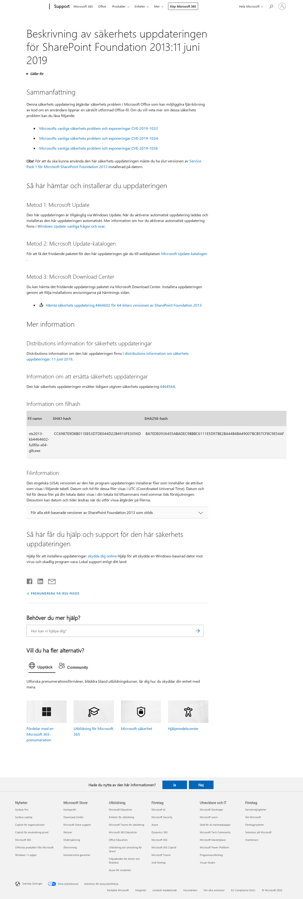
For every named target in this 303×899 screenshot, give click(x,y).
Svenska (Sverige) (32, 883)
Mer (157, 6)
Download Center (73, 817)
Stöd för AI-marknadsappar (215, 824)
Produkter (119, 6)
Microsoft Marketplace (213, 840)
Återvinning (70, 847)
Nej (201, 784)
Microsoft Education (120, 809)
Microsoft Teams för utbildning (126, 824)
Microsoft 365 (83, 6)
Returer (67, 832)
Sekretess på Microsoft (258, 832)
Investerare (251, 840)
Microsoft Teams (161, 855)
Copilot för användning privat (32, 832)
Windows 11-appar (26, 855)
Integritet (140, 890)
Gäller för (36, 73)
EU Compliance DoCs (243, 890)
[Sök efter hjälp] (271, 6)
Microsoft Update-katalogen (184, 253)
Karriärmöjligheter (255, 809)
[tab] (41, 666)
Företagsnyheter (254, 824)
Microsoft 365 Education (123, 832)
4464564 (167, 386)
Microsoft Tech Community (215, 832)
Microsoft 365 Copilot (164, 847)
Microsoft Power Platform (214, 847)
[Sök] (198, 631)
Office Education (118, 840)
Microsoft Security (162, 817)
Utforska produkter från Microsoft (34, 847)
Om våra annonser (214, 890)
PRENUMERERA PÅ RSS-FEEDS (55, 593)
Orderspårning (71, 840)
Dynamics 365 (160, 832)
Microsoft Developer (211, 809)
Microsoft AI (158, 809)
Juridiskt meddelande (164, 890)
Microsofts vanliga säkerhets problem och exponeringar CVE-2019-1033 (98, 128)
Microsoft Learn (209, 817)
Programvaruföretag (211, 855)
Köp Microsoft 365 (183, 6)
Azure (155, 824)
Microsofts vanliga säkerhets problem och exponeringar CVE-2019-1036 (98, 148)
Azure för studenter (120, 870)
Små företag (158, 862)
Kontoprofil (69, 809)
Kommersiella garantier (76, 855)
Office (102, 6)
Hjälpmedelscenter (183, 728)
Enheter (140, 6)
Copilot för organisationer (30, 824)
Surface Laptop (23, 817)
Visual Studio (207, 862)
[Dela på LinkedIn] (38, 580)
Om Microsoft (253, 817)
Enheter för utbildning (121, 817)
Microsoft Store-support (77, 824)
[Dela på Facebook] (30, 580)
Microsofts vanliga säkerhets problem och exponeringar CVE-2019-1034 (98, 138)
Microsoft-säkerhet (136, 728)
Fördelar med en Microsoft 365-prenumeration (40, 734)
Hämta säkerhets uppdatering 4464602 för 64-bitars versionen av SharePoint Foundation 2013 (124, 305)
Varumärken (190, 890)
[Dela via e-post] (50, 580)
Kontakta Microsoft (118, 890)
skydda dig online (102, 555)
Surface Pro (21, 809)
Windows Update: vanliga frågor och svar (71, 226)
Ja (174, 784)
